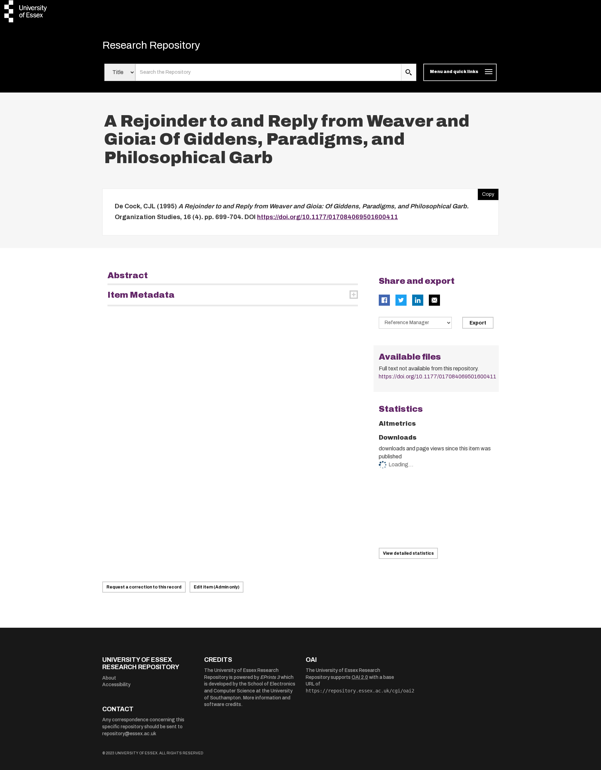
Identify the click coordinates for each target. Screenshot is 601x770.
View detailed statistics (408, 553)
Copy (486, 193)
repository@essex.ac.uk (129, 733)
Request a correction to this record (144, 587)
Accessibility (116, 684)
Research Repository (151, 45)
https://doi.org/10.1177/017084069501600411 (327, 217)
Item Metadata (141, 294)
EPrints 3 (270, 677)
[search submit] (408, 72)
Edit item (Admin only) (216, 587)
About (109, 678)
